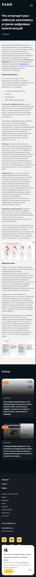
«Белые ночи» (24, 64)
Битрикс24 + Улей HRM (10, 494)
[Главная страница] (7, 4)
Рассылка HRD (7, 510)
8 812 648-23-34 (7, 528)
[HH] (11, 539)
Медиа (4, 497)
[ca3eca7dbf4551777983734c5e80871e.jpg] (18, 348)
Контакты (5, 516)
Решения (5, 480)
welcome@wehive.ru (9, 523)
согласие (25, 562)
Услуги (4, 484)
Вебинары (5, 500)
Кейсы (4, 488)
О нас (4, 503)
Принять (8, 571)
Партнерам (6, 513)
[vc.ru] (4, 539)
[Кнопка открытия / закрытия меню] (31, 5)
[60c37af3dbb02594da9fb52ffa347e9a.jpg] (18, 250)
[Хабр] (19, 539)
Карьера (5, 506)
